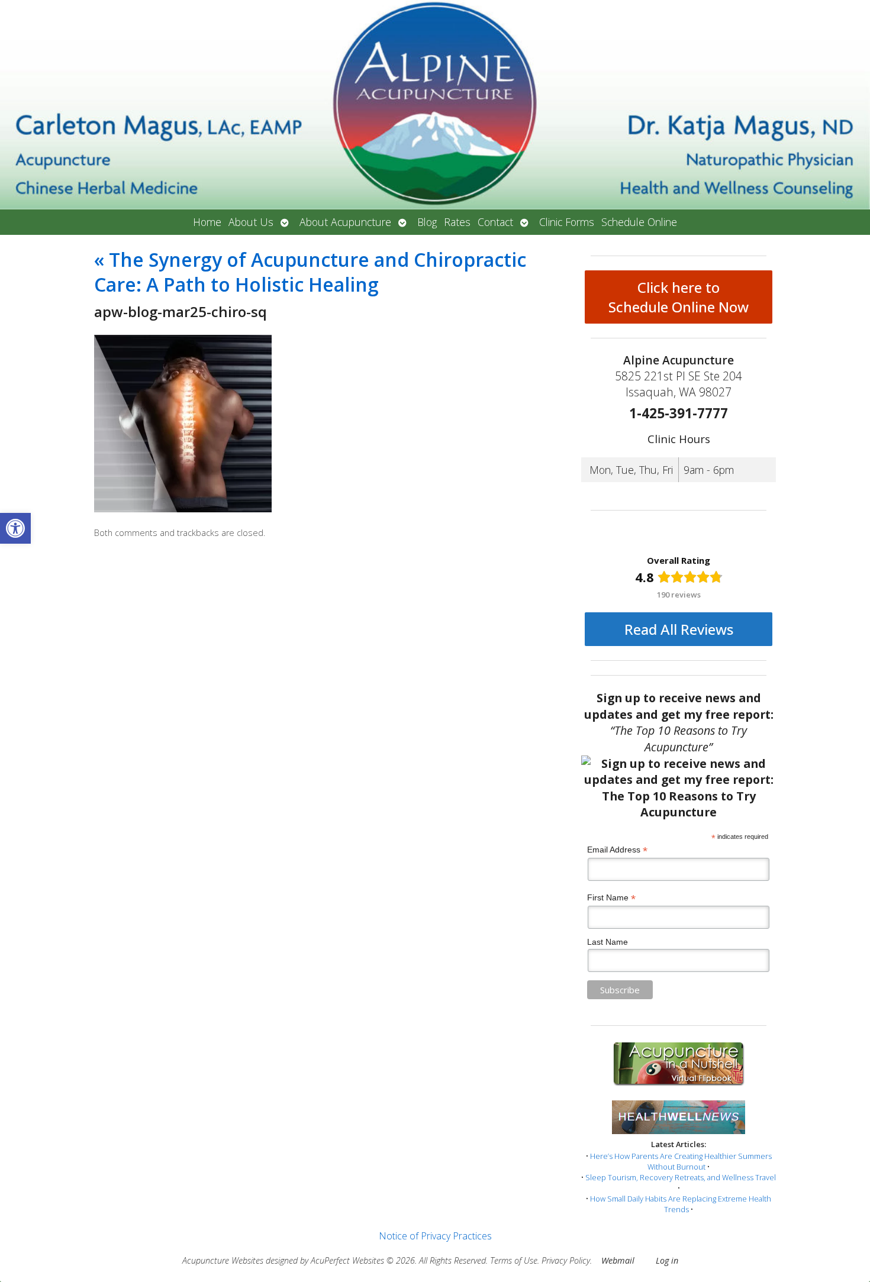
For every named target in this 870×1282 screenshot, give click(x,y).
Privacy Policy (566, 1260)
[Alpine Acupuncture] (435, 104)
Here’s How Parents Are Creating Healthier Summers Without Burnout (681, 1161)
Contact (495, 222)
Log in (667, 1260)
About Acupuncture (345, 222)
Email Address (617, 849)
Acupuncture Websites (222, 1260)
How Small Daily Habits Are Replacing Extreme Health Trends (680, 1204)
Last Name (607, 942)
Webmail (617, 1260)
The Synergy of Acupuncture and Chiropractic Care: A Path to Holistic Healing (310, 272)
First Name (611, 897)
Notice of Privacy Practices (435, 1235)
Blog (427, 222)
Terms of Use (513, 1260)
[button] (15, 528)
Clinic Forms (566, 222)
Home (207, 222)
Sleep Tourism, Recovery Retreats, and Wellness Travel (680, 1177)
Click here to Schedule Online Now (678, 297)
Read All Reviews (678, 629)
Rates (457, 222)
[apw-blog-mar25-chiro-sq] (183, 508)
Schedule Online (639, 222)
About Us (250, 222)
